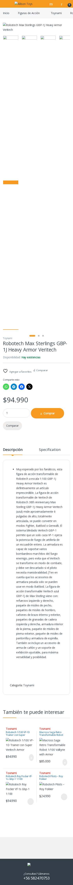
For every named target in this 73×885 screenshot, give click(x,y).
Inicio (6, 13)
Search (51, 4)
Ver (30, 801)
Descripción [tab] (12, 450)
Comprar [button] (28, 757)
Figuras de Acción (29, 13)
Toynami (56, 13)
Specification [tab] (49, 450)
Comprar (49, 413)
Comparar (42, 370)
